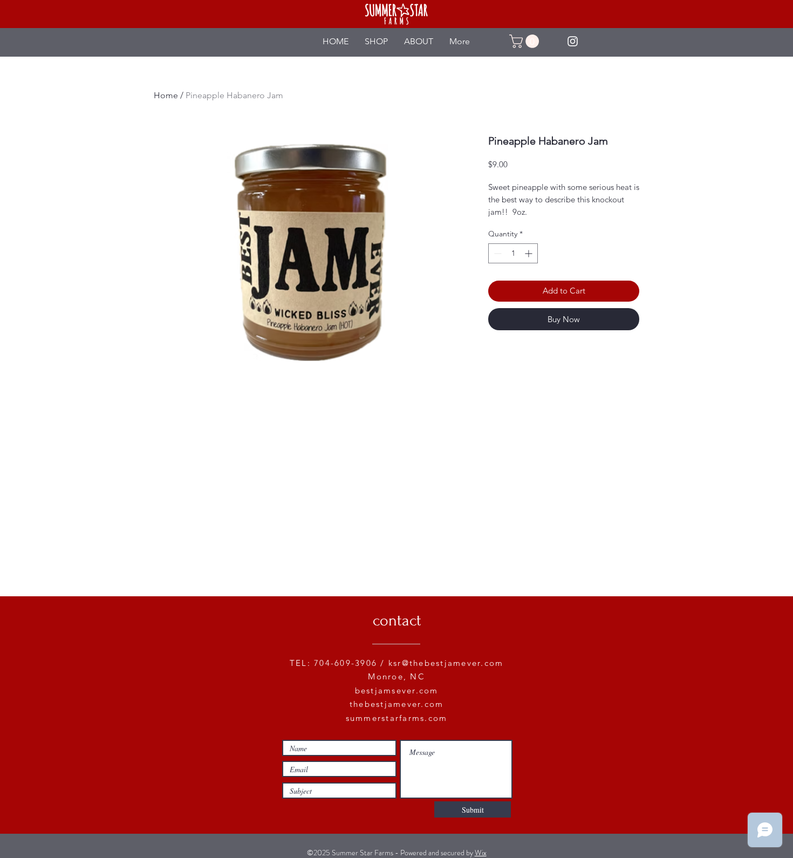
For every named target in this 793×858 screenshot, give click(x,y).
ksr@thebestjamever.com (446, 663)
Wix (481, 852)
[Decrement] (496, 253)
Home (166, 95)
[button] (525, 41)
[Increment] (529, 253)
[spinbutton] (513, 253)
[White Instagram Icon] (572, 41)
